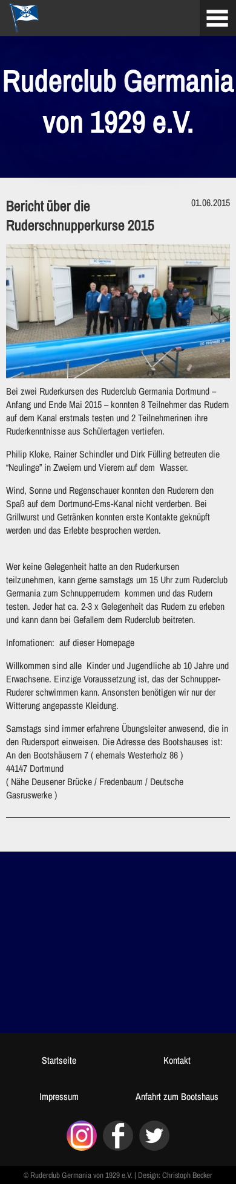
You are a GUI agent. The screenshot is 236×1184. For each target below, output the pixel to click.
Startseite (59, 1060)
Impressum (59, 1096)
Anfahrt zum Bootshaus (177, 1096)
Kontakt (177, 1060)
